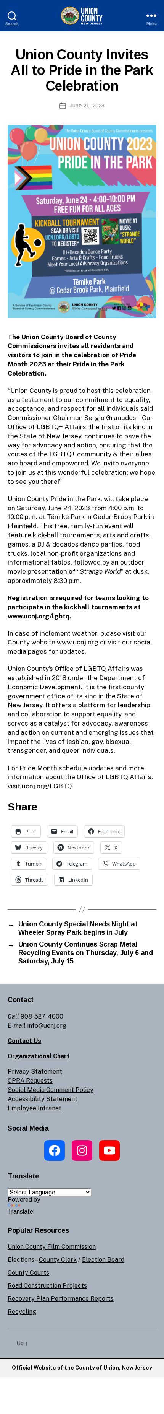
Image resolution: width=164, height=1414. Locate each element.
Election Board (103, 1259)
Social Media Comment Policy (50, 1089)
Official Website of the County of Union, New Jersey (82, 1368)
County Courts (28, 1272)
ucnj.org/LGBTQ (47, 786)
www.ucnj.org (77, 642)
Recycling (22, 1311)
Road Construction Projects (47, 1285)
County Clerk (58, 1259)
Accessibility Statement (42, 1099)
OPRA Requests (30, 1080)
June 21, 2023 (87, 105)
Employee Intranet (34, 1108)
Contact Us (24, 1041)
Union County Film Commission (52, 1246)
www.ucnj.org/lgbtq (38, 616)
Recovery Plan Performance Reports (61, 1298)
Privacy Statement (35, 1071)
